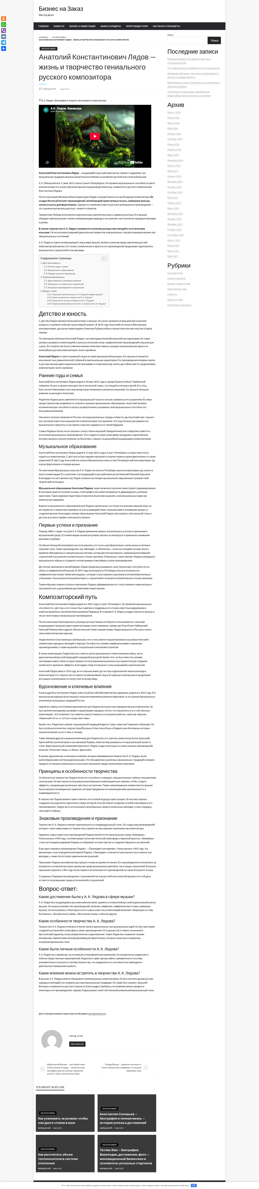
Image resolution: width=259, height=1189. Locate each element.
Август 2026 (174, 112)
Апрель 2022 (174, 202)
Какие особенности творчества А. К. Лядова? (72, 297)
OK (193, 1185)
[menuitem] (43, 26)
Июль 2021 (173, 245)
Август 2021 (174, 240)
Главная (43, 26)
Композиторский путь (54, 277)
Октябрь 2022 (174, 192)
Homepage (43, 37)
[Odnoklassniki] (4, 19)
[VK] (4, 37)
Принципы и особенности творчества (66, 284)
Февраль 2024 (175, 160)
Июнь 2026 (173, 123)
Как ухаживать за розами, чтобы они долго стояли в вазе (63, 1120)
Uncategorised (59, 37)
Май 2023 (172, 171)
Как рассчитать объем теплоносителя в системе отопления (58, 1158)
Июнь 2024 (173, 144)
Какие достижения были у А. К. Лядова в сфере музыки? (77, 294)
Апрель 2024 (174, 149)
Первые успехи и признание (61, 273)
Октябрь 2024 (174, 138)
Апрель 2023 (174, 176)
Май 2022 (172, 197)
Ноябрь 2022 (174, 187)
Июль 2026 (173, 117)
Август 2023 (174, 165)
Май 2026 (172, 128)
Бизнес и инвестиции (82, 26)
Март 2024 (173, 154)
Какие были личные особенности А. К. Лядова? (73, 300)
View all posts (77, 1044)
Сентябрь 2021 (175, 234)
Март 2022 (173, 208)
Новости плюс (175, 299)
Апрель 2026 (174, 133)
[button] (102, 258)
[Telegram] (4, 43)
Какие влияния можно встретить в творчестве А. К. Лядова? (79, 303)
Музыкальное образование (61, 270)
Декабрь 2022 (175, 181)
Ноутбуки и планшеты (166, 26)
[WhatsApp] (4, 25)
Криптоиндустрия (137, 26)
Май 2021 (172, 256)
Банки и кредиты (111, 26)
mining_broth (49, 89)
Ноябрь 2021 (174, 229)
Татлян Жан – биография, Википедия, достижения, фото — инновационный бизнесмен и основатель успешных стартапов (126, 1156)
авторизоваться (97, 1013)
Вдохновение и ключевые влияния (64, 280)
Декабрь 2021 (175, 224)
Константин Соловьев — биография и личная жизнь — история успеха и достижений (123, 1118)
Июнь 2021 (173, 250)
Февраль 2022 (175, 213)
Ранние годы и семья (58, 266)
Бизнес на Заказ (61, 8)
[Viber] (4, 31)
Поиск (170, 35)
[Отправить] (4, 49)
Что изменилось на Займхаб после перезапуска (193, 68)
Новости (59, 26)
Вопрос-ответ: (50, 291)
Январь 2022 (174, 218)
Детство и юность (52, 263)
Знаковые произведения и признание (66, 287)
